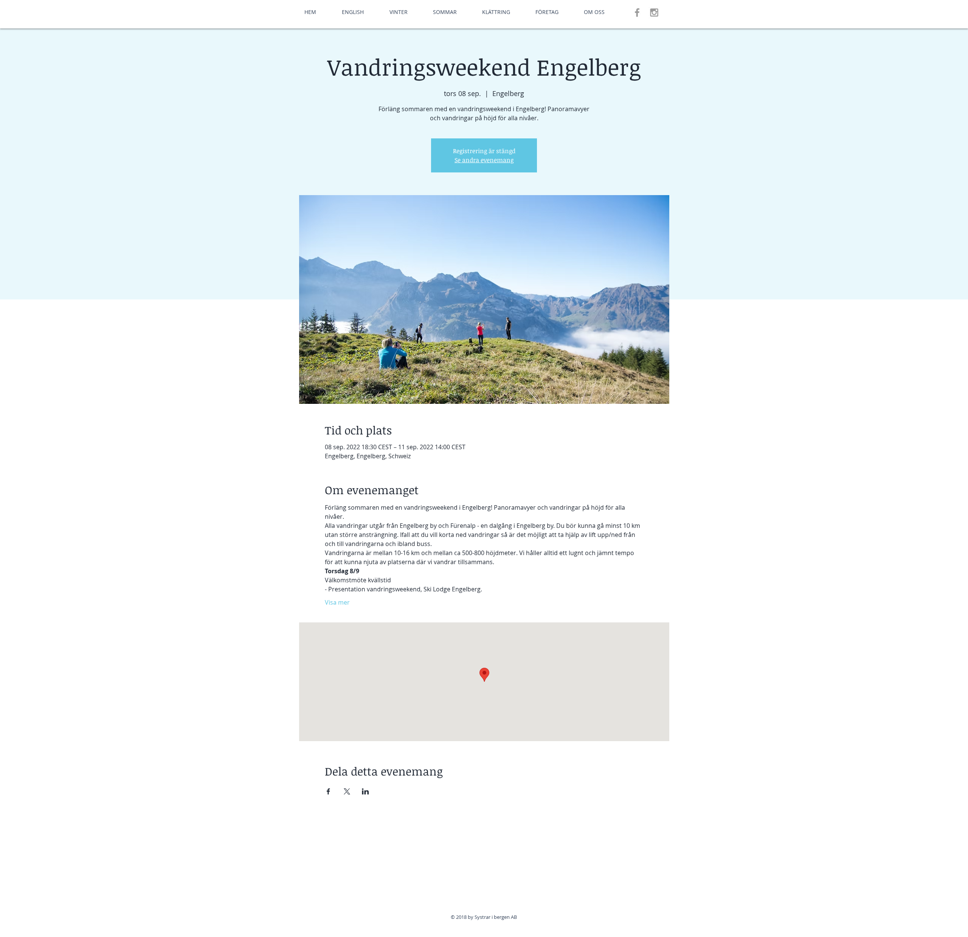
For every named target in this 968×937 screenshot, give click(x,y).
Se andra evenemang (484, 160)
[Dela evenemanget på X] (347, 791)
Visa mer (337, 602)
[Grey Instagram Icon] (654, 12)
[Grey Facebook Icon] (637, 12)
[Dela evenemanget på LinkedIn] (365, 791)
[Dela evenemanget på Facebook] (328, 791)
